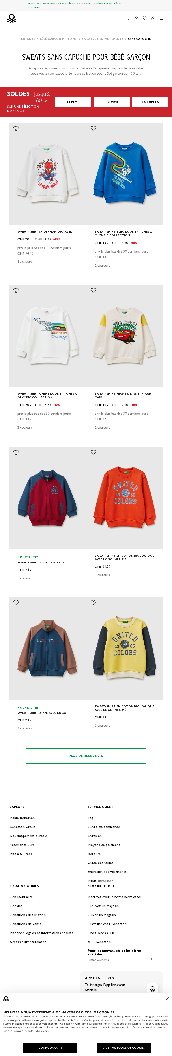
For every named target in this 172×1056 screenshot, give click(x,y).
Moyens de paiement (104, 845)
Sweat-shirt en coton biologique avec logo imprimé (124, 557)
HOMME (112, 102)
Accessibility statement (28, 942)
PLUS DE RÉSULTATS (86, 756)
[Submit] (150, 959)
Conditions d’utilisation (28, 915)
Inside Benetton (22, 818)
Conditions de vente (26, 924)
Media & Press (21, 853)
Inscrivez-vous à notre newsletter (115, 897)
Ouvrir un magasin (102, 915)
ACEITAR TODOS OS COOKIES (124, 1047)
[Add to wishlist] (16, 128)
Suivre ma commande (104, 827)
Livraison (95, 836)
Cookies (16, 906)
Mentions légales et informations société (41, 933)
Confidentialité (21, 897)
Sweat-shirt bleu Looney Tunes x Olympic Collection (123, 233)
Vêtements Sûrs (22, 845)
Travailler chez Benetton (107, 924)
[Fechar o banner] (167, 998)
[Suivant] (134, 5)
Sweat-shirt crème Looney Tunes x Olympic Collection (47, 395)
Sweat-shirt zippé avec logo (42, 562)
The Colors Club (101, 933)
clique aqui (42, 1030)
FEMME (73, 102)
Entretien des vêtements (107, 871)
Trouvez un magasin (103, 906)
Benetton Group (23, 827)
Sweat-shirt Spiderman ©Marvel (44, 231)
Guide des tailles (101, 862)
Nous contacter (100, 880)
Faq (90, 818)
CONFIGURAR (48, 1047)
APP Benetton (99, 942)
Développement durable (28, 836)
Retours (94, 853)
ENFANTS (150, 102)
